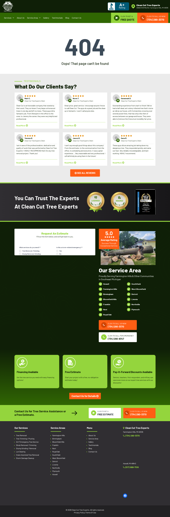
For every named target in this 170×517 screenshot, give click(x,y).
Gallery (46, 18)
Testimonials (57, 18)
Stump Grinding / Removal (26, 448)
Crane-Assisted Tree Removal (27, 455)
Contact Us (76, 18)
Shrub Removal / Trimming (26, 445)
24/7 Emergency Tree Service (27, 442)
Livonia (55, 465)
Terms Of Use (91, 512)
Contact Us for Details (84, 395)
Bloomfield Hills (58, 442)
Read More (21, 125)
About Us (20, 18)
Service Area (32, 18)
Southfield (56, 455)
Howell (54, 474)
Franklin (55, 445)
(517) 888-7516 (132, 467)
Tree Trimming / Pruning (25, 439)
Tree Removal (21, 435)
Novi (54, 448)
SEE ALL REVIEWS (86, 173)
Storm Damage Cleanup (25, 458)
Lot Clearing (20, 452)
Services (7, 18)
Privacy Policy (79, 512)
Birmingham (57, 439)
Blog (67, 18)
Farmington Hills (58, 435)
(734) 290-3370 (132, 435)
